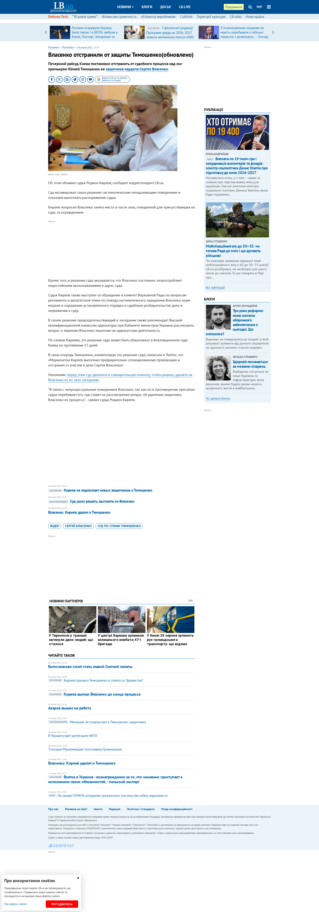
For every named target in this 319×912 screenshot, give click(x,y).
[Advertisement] (121, 249)
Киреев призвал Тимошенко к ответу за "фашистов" (96, 680)
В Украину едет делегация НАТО (72, 735)
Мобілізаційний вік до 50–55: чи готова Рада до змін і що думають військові (233, 251)
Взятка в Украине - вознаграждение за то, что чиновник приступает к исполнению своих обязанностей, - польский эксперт (115, 779)
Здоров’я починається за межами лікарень (250, 364)
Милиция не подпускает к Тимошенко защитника (98, 722)
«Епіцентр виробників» (158, 16)
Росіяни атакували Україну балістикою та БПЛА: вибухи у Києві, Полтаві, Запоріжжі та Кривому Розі (94, 34)
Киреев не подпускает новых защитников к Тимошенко (101, 490)
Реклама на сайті (76, 809)
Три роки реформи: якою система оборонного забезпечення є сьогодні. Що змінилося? (235, 322)
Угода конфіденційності (176, 809)
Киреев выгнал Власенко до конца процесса (95, 694)
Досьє (165, 7)
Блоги (147, 7)
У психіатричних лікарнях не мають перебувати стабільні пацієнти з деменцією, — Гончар (244, 32)
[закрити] (78, 878)
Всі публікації (215, 288)
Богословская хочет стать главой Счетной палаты (90, 666)
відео (54, 526)
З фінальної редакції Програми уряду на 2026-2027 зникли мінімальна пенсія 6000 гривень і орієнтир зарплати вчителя (170, 37)
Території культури (211, 16)
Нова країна (255, 16)
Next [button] (273, 32)
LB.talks (235, 16)
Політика (68, 47)
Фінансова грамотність (119, 16)
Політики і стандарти (141, 809)
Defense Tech (58, 16)
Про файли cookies (15, 904)
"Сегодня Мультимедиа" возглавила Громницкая (85, 749)
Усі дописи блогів (218, 398)
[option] (85, 32)
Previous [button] (46, 32)
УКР (259, 7)
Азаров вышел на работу (69, 708)
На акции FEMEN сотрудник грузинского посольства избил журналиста (108, 795)
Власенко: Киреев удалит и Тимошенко (79, 512)
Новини (124, 7)
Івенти (98, 809)
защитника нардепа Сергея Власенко (137, 69)
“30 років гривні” (84, 16)
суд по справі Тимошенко (119, 526)
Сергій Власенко (78, 526)
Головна (53, 47)
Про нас (53, 809)
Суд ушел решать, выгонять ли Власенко (92, 501)
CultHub (186, 16)
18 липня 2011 (84, 47)
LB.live (185, 7)
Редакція (114, 809)
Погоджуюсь (62, 904)
